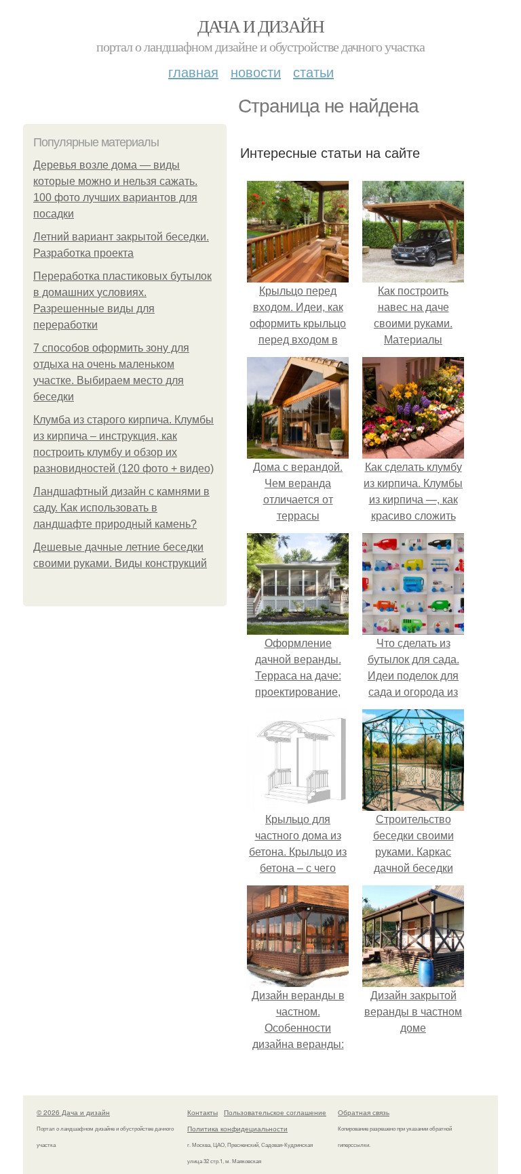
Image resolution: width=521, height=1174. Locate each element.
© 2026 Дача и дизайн (73, 1112)
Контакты (202, 1112)
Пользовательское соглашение (275, 1112)
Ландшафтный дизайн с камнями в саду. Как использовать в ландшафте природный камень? (121, 508)
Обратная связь (363, 1112)
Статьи (313, 71)
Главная (193, 71)
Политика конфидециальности (237, 1128)
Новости (256, 71)
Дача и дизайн (260, 25)
